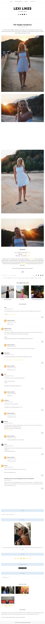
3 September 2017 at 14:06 (11, 346)
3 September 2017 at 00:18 (8, 354)
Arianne (6, 421)
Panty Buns (7, 353)
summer (26, 278)
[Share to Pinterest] (41, 275)
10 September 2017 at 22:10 (11, 437)
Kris (5, 374)
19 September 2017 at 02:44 (9, 467)
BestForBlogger (28, 622)
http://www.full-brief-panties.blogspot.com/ (13, 359)
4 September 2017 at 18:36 (11, 414)
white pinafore (31, 258)
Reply (42, 317)
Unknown (6, 400)
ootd (15, 278)
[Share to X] (38, 275)
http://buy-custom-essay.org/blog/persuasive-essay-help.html (19, 478)
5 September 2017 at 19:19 (8, 423)
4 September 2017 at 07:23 (8, 375)
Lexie (5, 444)
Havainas (25, 254)
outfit (19, 278)
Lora (5, 307)
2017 (5, 278)
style (22, 278)
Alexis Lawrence (11, 320)
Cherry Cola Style (11, 314)
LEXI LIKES (19, 622)
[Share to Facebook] (36, 275)
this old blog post (23, 263)
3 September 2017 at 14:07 (11, 367)
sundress (31, 278)
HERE (29, 252)
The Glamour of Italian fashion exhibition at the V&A (8, 605)
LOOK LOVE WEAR (8, 429)
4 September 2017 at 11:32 (8, 401)
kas (12, 278)
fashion (9, 278)
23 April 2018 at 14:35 (7, 480)
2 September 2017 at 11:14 (8, 330)
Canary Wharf (8, 594)
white (40, 278)
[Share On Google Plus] (43, 275)
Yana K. (6, 465)
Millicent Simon (7, 328)
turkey (36, 278)
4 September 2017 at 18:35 (11, 393)
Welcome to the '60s (22, 594)
